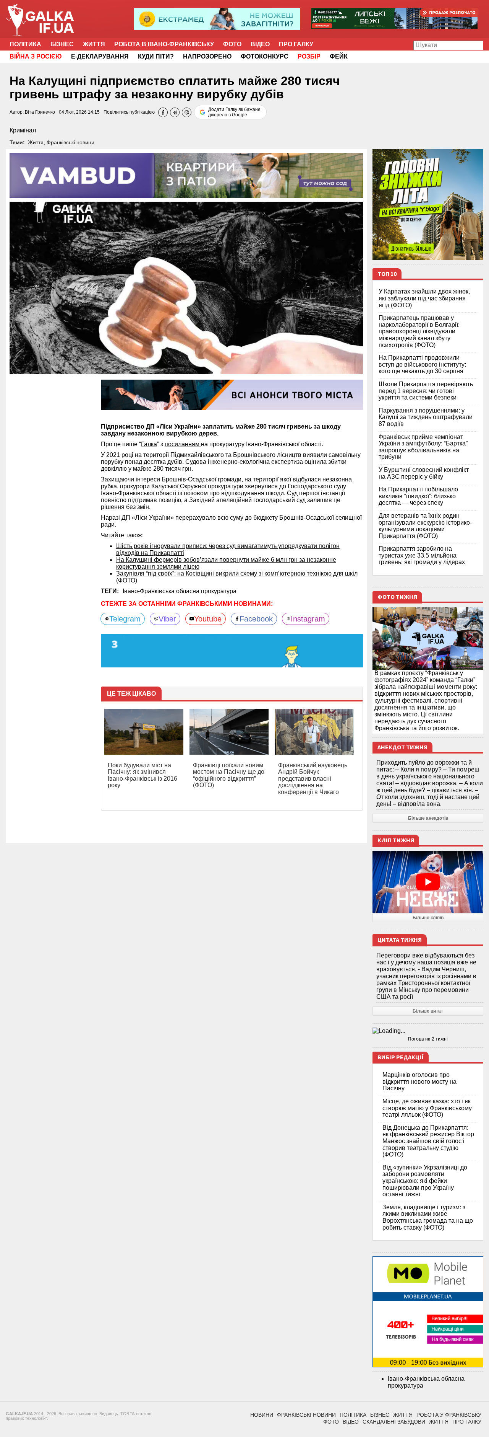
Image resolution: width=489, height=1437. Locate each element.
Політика (25, 44)
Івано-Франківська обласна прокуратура (179, 591)
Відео (260, 44)
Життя (94, 44)
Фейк (339, 56)
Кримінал (23, 130)
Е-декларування (100, 56)
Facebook (256, 619)
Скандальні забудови (394, 1422)
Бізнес (62, 44)
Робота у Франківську (448, 1415)
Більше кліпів (428, 917)
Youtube (208, 619)
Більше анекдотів (428, 818)
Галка (149, 444)
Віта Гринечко (40, 112)
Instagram (308, 619)
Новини (261, 1415)
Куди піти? (156, 56)
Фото (232, 44)
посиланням (183, 444)
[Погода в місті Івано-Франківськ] (427, 1031)
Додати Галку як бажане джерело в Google (234, 112)
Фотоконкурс (264, 56)
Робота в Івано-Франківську (164, 44)
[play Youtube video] (427, 882)
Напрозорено (207, 56)
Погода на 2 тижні (428, 1039)
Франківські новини (70, 142)
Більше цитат (428, 1011)
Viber (167, 619)
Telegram (125, 619)
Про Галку (296, 44)
